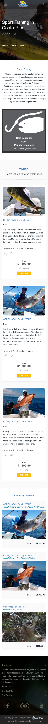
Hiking (19, 609)
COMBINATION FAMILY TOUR (17, 319)
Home (5, 45)
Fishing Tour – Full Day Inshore (17, 421)
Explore (24, 273)
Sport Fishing (39, 507)
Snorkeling (28, 507)
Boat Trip (20, 507)
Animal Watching (9, 507)
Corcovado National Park (14, 606)
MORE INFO (7, 686)
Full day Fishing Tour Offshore (17, 219)
